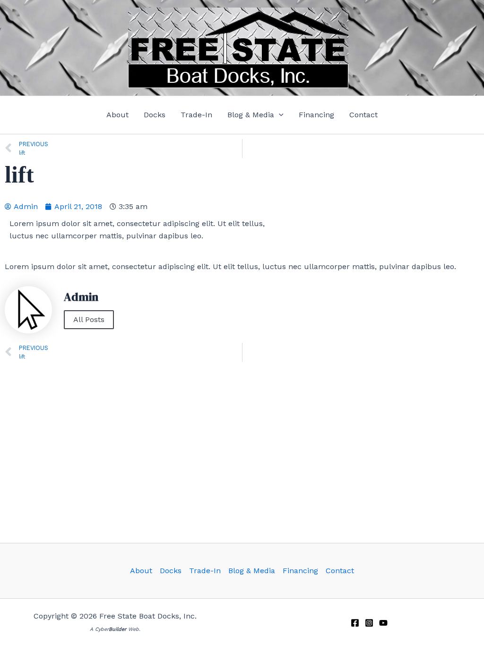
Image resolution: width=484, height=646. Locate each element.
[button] (255, 115)
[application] (279, 115)
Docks (171, 570)
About (141, 570)
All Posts (88, 319)
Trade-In (205, 570)
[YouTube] (383, 623)
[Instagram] (369, 623)
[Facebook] (355, 623)
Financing (300, 570)
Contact (340, 570)
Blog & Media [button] (251, 570)
